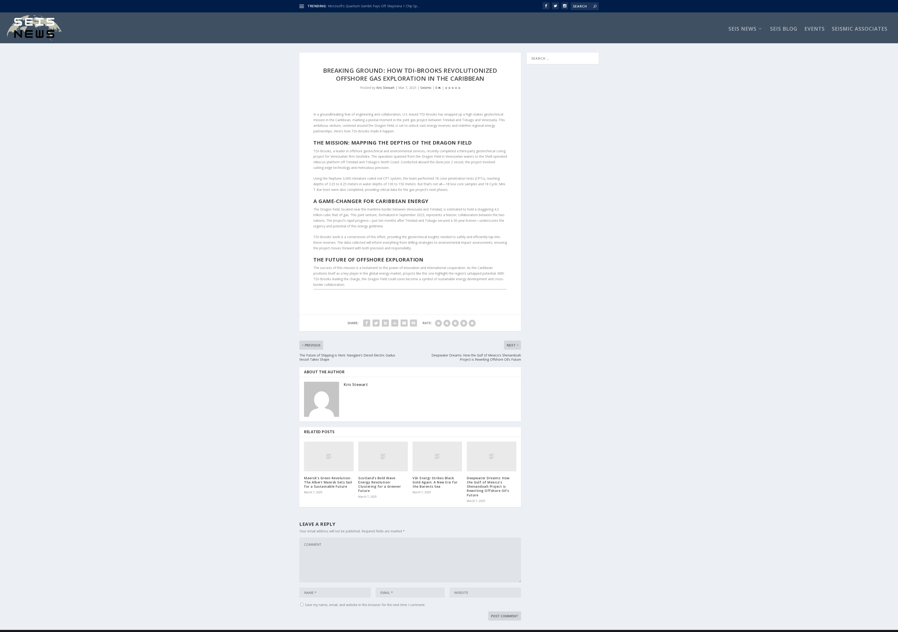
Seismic (426, 87)
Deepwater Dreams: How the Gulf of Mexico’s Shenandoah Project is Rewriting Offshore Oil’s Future (488, 486)
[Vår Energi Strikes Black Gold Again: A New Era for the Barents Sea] (437, 456)
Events (814, 29)
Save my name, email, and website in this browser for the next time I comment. (365, 605)
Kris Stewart (385, 87)
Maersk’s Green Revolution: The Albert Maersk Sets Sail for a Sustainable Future (328, 482)
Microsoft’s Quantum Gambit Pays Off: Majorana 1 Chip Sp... (373, 6)
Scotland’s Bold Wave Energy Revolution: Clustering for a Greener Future (379, 484)
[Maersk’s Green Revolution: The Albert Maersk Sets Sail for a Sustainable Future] (329, 456)
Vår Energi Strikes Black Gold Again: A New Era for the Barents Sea (435, 482)
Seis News (742, 29)
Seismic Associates (859, 29)
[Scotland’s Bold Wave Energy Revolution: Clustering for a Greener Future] (383, 456)
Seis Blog (783, 29)
